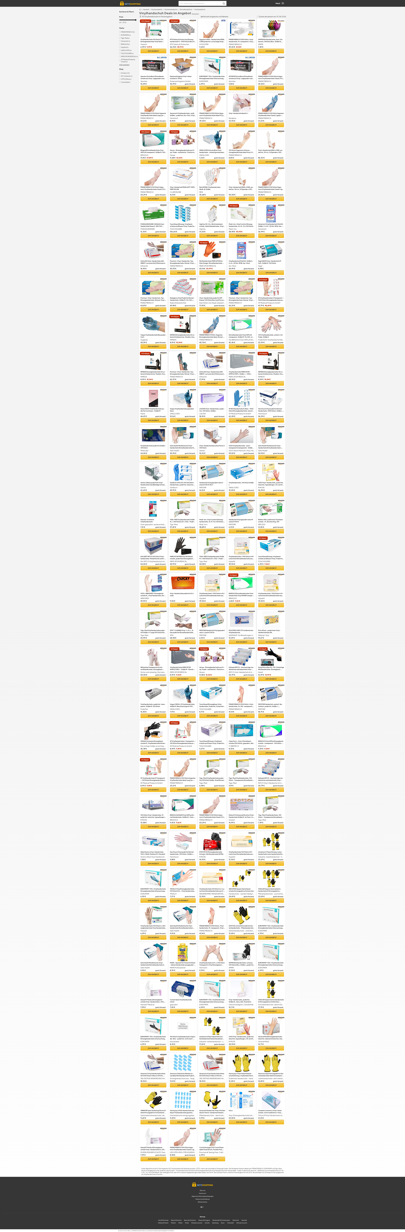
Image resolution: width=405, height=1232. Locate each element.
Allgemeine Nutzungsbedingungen (202, 1196)
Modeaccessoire (196, 1223)
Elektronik (236, 1220)
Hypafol (124, 47)
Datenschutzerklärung (202, 1199)
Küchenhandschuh (171, 9)
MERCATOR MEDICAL (129, 56)
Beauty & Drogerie (204, 1220)
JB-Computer (126, 76)
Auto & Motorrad (163, 1220)
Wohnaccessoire (241, 1223)
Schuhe (207, 1223)
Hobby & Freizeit (163, 1223)
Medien (173, 1223)
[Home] (140, 9)
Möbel (180, 1223)
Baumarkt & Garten (190, 1220)
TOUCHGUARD (127, 53)
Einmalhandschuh (186, 9)
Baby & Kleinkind (176, 1220)
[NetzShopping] (129, 3)
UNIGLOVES (126, 50)
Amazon (125, 73)
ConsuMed (125, 82)
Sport (223, 1223)
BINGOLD (125, 44)
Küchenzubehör (156, 9)
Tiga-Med (125, 38)
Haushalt (146, 9)
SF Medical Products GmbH (128, 60)
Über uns (202, 1190)
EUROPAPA (126, 35)
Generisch (125, 41)
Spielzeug (215, 1223)
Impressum (202, 1193)
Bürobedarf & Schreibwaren (221, 1220)
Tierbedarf (230, 1223)
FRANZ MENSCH (128, 32)
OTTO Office (126, 79)
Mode (187, 1223)
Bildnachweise (202, 1202)
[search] (223, 3)
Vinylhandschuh (199, 9)
